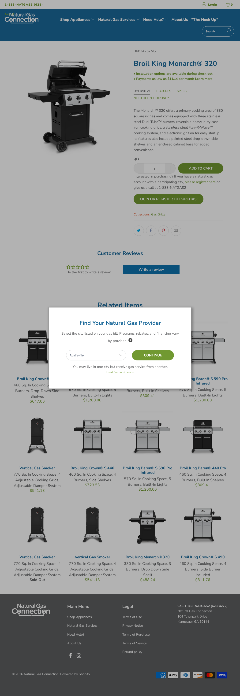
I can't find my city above (120, 372)
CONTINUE (153, 355)
